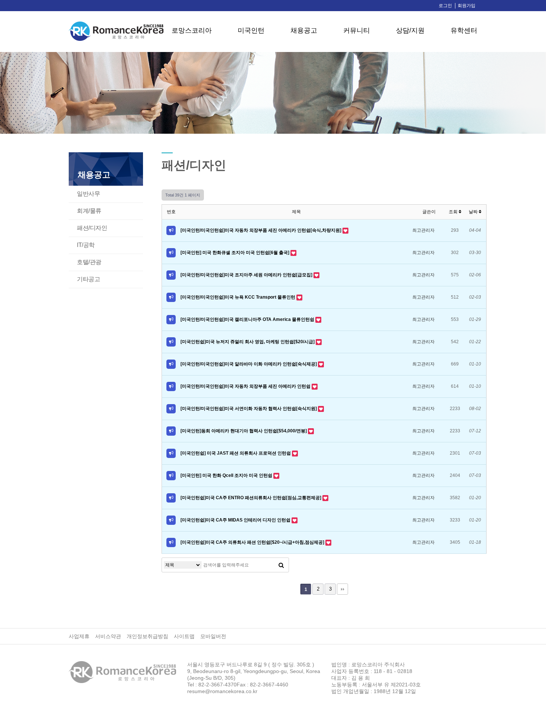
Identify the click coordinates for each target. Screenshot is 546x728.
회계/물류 (89, 211)
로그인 (445, 5)
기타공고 (88, 279)
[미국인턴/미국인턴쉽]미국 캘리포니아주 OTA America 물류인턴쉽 (248, 319)
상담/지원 (410, 30)
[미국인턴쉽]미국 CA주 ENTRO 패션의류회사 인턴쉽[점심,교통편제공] (251, 497)
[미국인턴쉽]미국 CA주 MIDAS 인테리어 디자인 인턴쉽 (236, 520)
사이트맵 (184, 636)
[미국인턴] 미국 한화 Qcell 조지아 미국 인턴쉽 (227, 475)
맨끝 (342, 589)
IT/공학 (86, 245)
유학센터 (464, 30)
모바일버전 (213, 636)
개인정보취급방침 (147, 636)
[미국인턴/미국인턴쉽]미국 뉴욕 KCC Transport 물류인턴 (238, 297)
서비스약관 (108, 636)
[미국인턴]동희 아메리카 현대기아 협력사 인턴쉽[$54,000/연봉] (244, 430)
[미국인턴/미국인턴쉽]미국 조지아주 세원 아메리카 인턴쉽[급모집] (247, 274)
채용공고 (303, 30)
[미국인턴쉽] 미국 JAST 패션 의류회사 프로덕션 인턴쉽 (236, 453)
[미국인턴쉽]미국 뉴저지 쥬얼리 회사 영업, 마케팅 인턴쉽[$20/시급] (248, 341)
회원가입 (466, 5)
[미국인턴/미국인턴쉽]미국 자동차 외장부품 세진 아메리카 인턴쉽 (246, 386)
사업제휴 (79, 636)
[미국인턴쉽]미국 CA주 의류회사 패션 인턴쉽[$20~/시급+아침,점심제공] (253, 542)
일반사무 (88, 194)
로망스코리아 (192, 30)
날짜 (474, 211)
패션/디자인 (92, 228)
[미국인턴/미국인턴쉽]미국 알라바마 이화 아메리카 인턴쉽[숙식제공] (249, 364)
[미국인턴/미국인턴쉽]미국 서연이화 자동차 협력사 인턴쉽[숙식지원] (249, 408)
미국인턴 (251, 30)
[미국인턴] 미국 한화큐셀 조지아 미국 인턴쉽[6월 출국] (235, 252)
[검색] (281, 565)
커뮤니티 (356, 30)
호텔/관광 (89, 262)
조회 (454, 211)
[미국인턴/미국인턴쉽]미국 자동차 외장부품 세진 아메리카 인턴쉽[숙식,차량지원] (261, 230)
